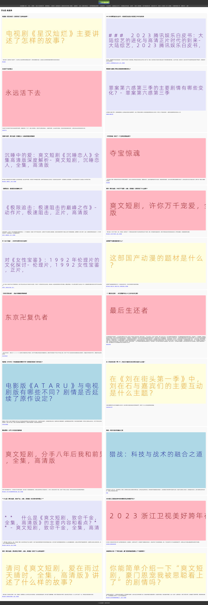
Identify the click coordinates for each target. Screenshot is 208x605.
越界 (187, 5)
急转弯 (131, 5)
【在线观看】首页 (23, 5)
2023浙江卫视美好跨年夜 (111, 544)
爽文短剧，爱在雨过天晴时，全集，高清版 (10, 596)
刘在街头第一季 (109, 407)
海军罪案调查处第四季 (94, 5)
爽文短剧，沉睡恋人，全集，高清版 (9, 181)
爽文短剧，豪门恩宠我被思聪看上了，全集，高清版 (116, 597)
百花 (29, 5)
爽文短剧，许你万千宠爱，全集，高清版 (114, 233)
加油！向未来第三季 (40, 5)
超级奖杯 (76, 5)
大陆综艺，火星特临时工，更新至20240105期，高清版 (61, 5)
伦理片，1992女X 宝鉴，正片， (8, 287)
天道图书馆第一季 (176, 5)
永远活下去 (4, 130)
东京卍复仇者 (4, 355)
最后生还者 (108, 344)
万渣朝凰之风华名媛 (125, 5)
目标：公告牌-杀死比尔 (83, 5)
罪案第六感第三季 (109, 114)
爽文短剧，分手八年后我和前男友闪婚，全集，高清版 (12, 491)
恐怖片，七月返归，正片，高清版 (164, 5)
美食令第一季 (154, 5)
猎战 (107, 492)
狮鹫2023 (183, 5)
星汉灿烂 (4, 61)
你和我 (33, 5)
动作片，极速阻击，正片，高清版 (8, 235)
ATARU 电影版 (5, 424)
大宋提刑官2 (102, 5)
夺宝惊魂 (108, 182)
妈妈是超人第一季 (115, 5)
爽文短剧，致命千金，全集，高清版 (9, 545)
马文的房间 (108, 5)
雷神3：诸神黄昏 (138, 5)
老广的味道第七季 (146, 5)
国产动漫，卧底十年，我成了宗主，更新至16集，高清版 (117, 286)
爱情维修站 (47, 5)
